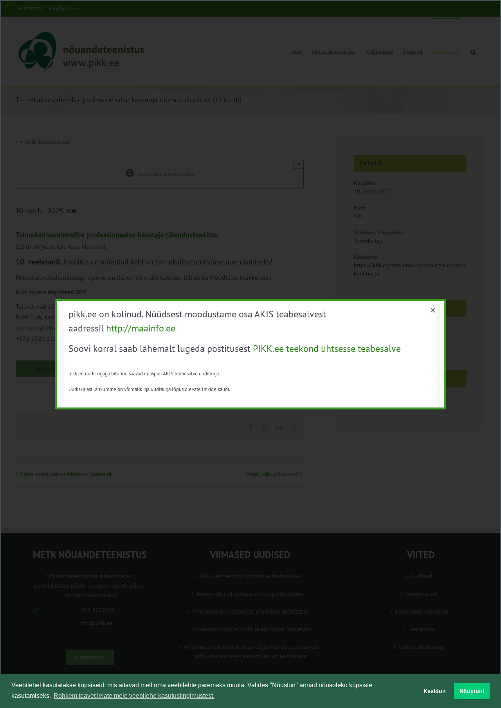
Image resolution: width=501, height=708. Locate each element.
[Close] (432, 310)
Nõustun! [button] (472, 691)
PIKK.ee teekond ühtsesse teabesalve (327, 348)
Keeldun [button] (435, 691)
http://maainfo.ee (140, 328)
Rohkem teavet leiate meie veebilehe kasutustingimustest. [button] (134, 695)
